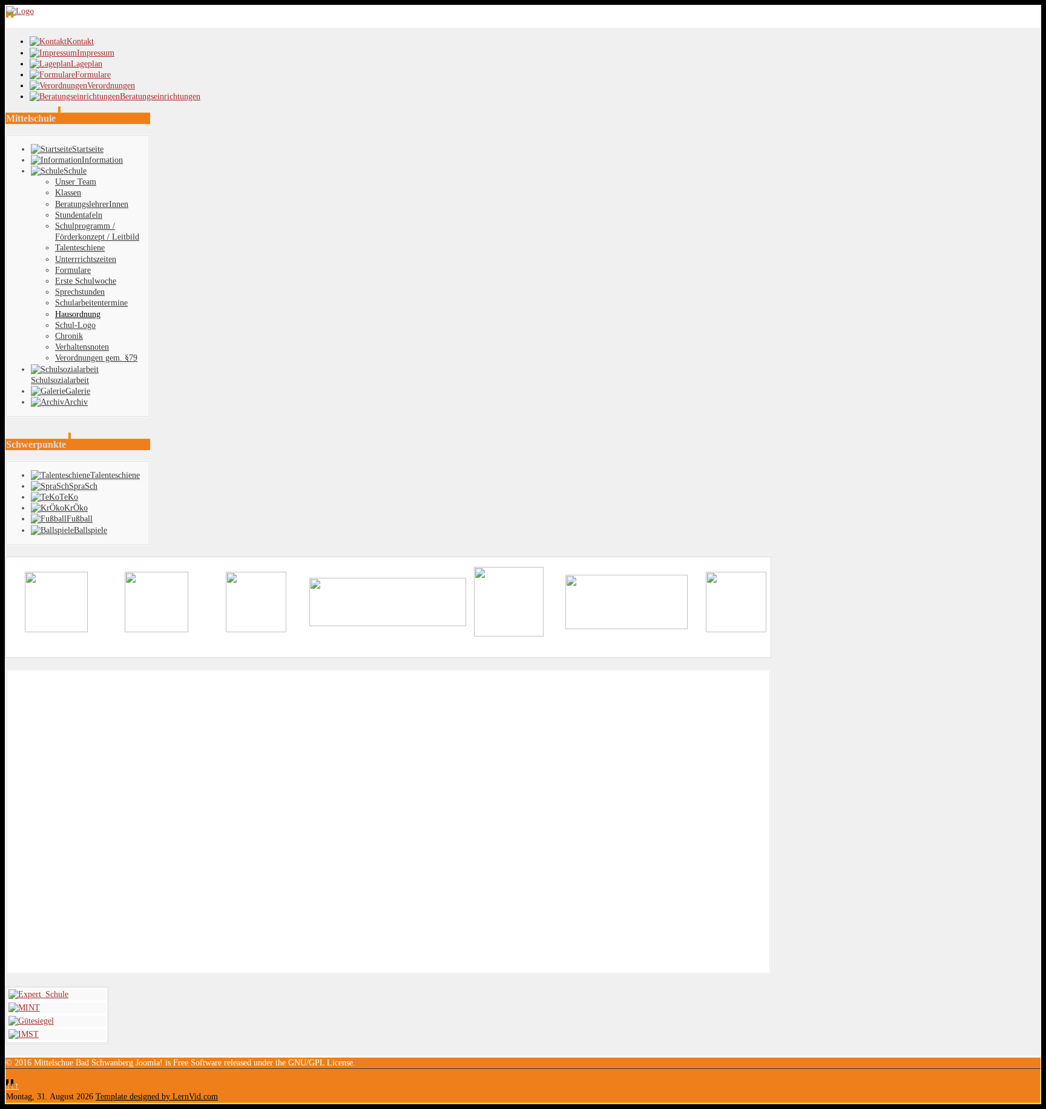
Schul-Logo (75, 325)
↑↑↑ (12, 1085)
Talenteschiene (80, 247)
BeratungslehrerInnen (91, 204)
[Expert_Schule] (38, 994)
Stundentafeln (78, 215)
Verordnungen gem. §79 (96, 357)
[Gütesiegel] (31, 1021)
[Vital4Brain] (387, 623)
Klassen (68, 192)
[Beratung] (56, 629)
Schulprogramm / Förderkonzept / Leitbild (97, 231)
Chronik (69, 336)
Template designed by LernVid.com (157, 1096)
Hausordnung (77, 314)
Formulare (73, 270)
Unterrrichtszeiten (85, 259)
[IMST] (23, 1034)
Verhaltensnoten (82, 347)
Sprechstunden (80, 291)
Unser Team (75, 181)
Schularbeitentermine (91, 302)
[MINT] (24, 1007)
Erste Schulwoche (85, 281)
